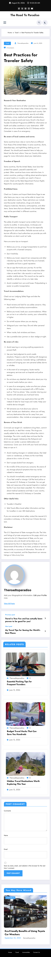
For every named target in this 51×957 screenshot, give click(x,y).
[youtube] (32, 8)
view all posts (9, 603)
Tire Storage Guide (15, 923)
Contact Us (36, 941)
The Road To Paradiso (24, 15)
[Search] (39, 23)
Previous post (10, 615)
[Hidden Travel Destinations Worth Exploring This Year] (25, 763)
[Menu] (5, 22)
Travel (7, 43)
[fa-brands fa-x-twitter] (22, 8)
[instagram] (29, 8)
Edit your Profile (40, 595)
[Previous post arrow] (45, 618)
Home (10, 941)
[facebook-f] (19, 8)
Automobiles (11, 898)
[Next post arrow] (45, 631)
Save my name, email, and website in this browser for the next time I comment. (24, 867)
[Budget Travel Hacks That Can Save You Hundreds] (25, 714)
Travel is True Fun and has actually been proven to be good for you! (23, 620)
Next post (8, 626)
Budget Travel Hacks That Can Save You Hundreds (21, 733)
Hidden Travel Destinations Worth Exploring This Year (23, 783)
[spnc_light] (45, 22)
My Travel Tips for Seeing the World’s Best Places (22, 631)
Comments (7, 811)
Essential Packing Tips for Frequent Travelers (19, 683)
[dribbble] (25, 8)
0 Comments (10, 48)
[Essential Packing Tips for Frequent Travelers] (25, 664)
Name (6, 835)
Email (6, 849)
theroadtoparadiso (23, 43)
